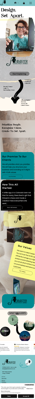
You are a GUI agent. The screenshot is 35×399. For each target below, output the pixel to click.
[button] (24, 3)
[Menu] (31, 3)
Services (4, 378)
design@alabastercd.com (8, 368)
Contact (4, 382)
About (3, 380)
